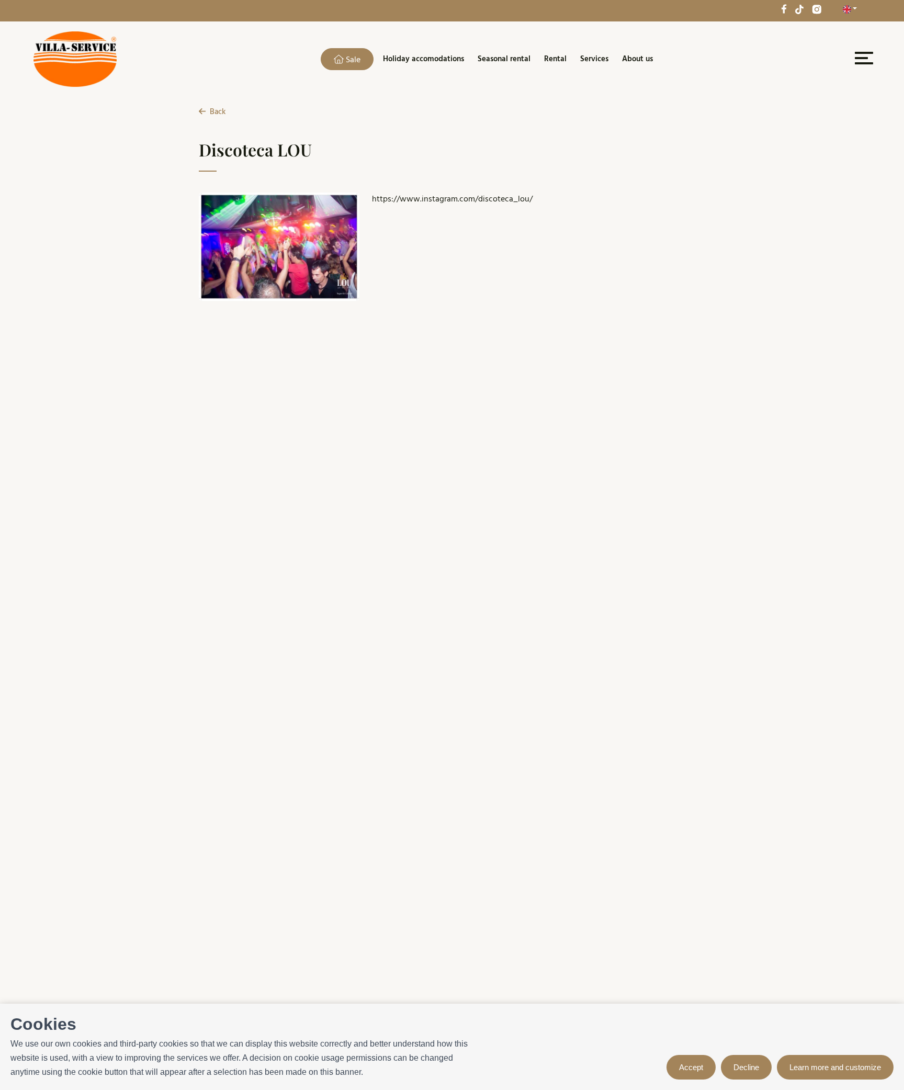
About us (637, 59)
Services (594, 59)
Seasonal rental (504, 59)
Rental (555, 59)
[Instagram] (816, 9)
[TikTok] (799, 9)
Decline (746, 1067)
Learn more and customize (835, 1067)
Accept (691, 1067)
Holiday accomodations (423, 59)
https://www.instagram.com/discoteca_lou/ (452, 199)
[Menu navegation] (862, 60)
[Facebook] (783, 9)
